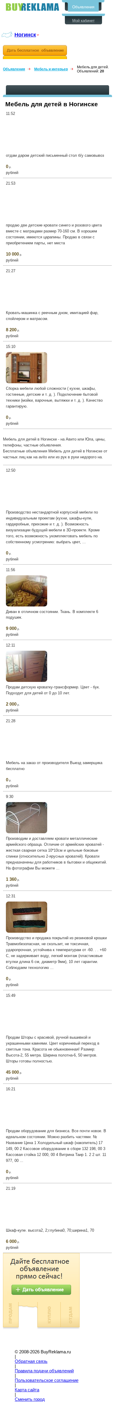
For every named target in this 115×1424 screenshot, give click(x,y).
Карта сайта (27, 1389)
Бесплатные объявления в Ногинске (32, 7)
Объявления (83, 7)
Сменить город (30, 1399)
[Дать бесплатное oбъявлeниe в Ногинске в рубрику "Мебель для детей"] (35, 52)
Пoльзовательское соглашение (46, 1380)
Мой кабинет (83, 20)
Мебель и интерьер (51, 69)
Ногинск (25, 34)
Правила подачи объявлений (44, 1370)
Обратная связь (31, 1361)
